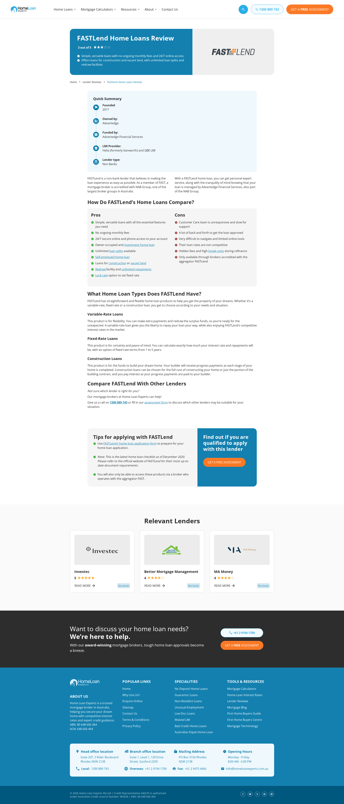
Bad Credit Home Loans (191, 726)
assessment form (156, 402)
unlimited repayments (136, 269)
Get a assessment (242, 645)
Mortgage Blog (237, 707)
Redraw (100, 269)
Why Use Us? (131, 695)
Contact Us (170, 9)
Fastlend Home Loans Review (124, 82)
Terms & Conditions (135, 720)
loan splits (116, 251)
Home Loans (63, 9)
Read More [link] (83, 586)
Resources (129, 9)
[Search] (243, 9)
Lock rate (101, 275)
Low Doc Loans (185, 713)
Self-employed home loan (112, 257)
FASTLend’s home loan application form (130, 443)
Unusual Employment (189, 707)
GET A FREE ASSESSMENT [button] (224, 462)
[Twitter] (257, 794)
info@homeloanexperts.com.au (247, 769)
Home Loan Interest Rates (244, 695)
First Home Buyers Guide (244, 713)
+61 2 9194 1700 (148, 769)
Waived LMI (182, 720)
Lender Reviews (92, 82)
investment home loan (139, 245)
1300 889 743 (118, 402)
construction (117, 263)
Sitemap (127, 707)
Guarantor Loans (186, 695)
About (149, 9)
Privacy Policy (131, 726)
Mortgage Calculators (97, 9)
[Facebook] (242, 794)
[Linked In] (271, 794)
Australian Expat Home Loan (194, 732)
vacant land (138, 263)
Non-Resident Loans (188, 701)
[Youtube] (250, 794)
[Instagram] (264, 794)
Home (73, 82)
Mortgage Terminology (242, 726)
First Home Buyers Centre (244, 720)
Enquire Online (132, 701)
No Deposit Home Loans (191, 689)
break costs (216, 251)
